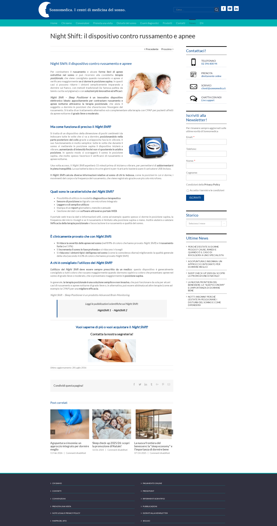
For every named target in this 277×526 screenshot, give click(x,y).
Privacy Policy (212, 184)
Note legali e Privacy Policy (66, 516)
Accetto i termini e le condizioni (206, 190)
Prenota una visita (61, 509)
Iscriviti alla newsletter (155, 516)
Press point (148, 494)
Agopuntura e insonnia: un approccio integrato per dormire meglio (153, 446)
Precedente (152, 49)
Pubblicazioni (150, 509)
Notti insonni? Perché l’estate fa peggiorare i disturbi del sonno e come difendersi (69, 446)
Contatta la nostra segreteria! (111, 334)
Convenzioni (59, 502)
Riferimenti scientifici (154, 502)
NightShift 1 (104, 310)
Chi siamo (57, 486)
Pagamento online (152, 486)
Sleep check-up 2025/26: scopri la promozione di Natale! (206, 274)
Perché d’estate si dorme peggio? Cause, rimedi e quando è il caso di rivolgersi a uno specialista (111, 447)
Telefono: (191, 148)
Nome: (190, 160)
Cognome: (191, 172)
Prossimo (166, 49)
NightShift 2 (120, 310)
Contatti (56, 494)
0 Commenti (113, 456)
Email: (190, 136)
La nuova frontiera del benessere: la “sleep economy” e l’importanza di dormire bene (206, 286)
